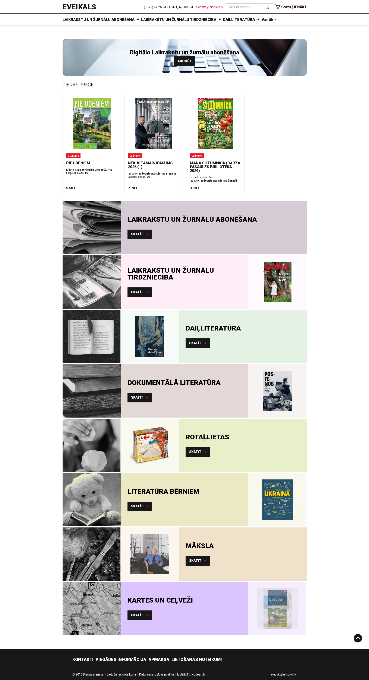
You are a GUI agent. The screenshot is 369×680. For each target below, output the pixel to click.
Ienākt (300, 7)
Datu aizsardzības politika (156, 674)
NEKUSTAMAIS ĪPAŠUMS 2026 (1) (150, 165)
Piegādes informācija (121, 659)
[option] (277, 282)
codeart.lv (198, 674)
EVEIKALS (79, 7)
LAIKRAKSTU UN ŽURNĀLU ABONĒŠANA (99, 19)
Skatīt (137, 234)
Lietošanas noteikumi (196, 659)
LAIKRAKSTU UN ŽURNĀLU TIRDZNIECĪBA (178, 19)
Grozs (285, 7)
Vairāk (268, 19)
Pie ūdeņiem (78, 163)
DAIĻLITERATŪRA (239, 19)
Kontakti (83, 659)
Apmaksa (158, 659)
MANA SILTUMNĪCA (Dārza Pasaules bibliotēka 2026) (215, 167)
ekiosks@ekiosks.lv (209, 7)
